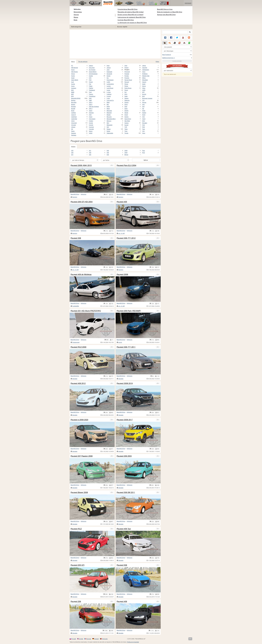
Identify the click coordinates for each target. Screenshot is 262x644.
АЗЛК (143, 90)
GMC (90, 100)
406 (108, 150)
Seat (126, 106)
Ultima (144, 65)
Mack (108, 108)
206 (72, 152)
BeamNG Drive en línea (164, 9)
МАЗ (143, 121)
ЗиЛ (143, 106)
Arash (73, 78)
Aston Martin (74, 80)
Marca (73, 61)
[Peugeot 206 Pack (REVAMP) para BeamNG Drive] (138, 325)
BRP (72, 94)
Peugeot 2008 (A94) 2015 (81, 165)
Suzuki (126, 125)
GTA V (90, 108)
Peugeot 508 (122, 565)
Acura (73, 69)
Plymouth (127, 71)
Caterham (74, 117)
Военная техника (147, 98)
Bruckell (73, 106)
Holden (91, 121)
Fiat (90, 84)
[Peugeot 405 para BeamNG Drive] (138, 216)
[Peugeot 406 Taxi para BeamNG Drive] (138, 543)
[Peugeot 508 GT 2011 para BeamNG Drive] (138, 579)
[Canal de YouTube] (183, 37)
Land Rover (110, 88)
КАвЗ (143, 110)
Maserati (109, 112)
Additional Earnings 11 (168, 58)
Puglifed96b (75, 306)
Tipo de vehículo (82, 61)
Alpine (73, 74)
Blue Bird (73, 102)
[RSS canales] (189, 37)
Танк (143, 129)
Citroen (73, 127)
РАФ (143, 127)
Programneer (76, 342)
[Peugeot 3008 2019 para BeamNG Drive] (138, 398)
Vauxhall (144, 67)
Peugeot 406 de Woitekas (81, 274)
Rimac (126, 84)
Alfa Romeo (74, 71)
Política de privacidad (133, 642)
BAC (72, 90)
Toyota (126, 133)
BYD (72, 96)
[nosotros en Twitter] (177, 37)
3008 (126, 152)
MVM (108, 106)
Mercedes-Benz (111, 119)
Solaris (126, 117)
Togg (126, 131)
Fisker (90, 86)
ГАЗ (143, 100)
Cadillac (73, 112)
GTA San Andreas (94, 106)
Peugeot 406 (122, 601)
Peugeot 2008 (122, 274)
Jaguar (109, 67)
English (81, 639)
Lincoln (109, 96)
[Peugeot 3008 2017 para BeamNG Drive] (138, 434)
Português (105, 639)
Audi (72, 82)
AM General (74, 67)
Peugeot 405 (122, 202)
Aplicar (146, 160)
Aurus (73, 86)
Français (88, 639)
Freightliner (92, 96)
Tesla (126, 129)
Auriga (73, 84)
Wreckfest (145, 80)
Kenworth (109, 74)
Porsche (127, 78)
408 (108, 152)
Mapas (76, 17)
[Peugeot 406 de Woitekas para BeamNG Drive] (92, 289)
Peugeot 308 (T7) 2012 (126, 238)
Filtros (157, 61)
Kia (108, 78)
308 (90, 152)
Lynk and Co (110, 100)
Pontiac (127, 76)
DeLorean (92, 67)
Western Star (145, 76)
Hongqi (91, 125)
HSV (90, 114)
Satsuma (127, 100)
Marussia (109, 110)
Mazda (109, 114)
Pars (143, 150)
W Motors (144, 74)
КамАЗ (144, 112)
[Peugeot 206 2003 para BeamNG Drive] (138, 470)
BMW (72, 92)
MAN (108, 102)
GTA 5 (90, 104)
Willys (144, 78)
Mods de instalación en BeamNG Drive (169, 12)
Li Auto (109, 92)
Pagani (127, 67)
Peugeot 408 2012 (78, 383)
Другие (144, 102)
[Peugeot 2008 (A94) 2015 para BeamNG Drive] (92, 180)
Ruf (125, 92)
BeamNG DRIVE (75, 98)
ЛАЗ (143, 117)
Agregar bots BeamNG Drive (166, 15)
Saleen (127, 98)
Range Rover (128, 80)
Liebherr (109, 94)
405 (90, 154)
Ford (90, 92)
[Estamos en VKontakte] (165, 37)
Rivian (126, 86)
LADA (108, 82)
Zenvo (144, 86)
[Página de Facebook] (171, 37)
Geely (90, 110)
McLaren (109, 117)
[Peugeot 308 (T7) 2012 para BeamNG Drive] (138, 252)
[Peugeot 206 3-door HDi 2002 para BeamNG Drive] (92, 616)
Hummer (91, 127)
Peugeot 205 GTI (77, 565)
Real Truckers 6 (166, 54)
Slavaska (74, 378)
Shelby (126, 110)
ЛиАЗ (143, 119)
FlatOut (91, 88)
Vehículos (77, 9)
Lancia (109, 86)
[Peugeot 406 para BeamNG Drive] (138, 616)
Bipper (126, 154)
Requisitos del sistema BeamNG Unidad (130, 12)
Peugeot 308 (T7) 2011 (126, 347)
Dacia (73, 131)
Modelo (73, 146)
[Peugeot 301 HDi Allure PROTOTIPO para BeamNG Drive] (92, 325)
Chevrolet (74, 123)
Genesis (91, 112)
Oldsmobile (110, 133)
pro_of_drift (121, 233)
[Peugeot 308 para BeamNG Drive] (92, 252)
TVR (126, 127)
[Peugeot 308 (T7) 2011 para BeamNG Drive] (138, 361)
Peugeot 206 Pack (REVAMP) (129, 311)
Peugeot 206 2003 (124, 456)
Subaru (127, 123)
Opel (126, 65)
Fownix (91, 94)
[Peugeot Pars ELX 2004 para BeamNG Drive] (138, 180)
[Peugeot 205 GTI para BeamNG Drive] (92, 579)
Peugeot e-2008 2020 (79, 420)
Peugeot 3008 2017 (125, 420)
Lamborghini (110, 84)
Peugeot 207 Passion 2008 (82, 456)
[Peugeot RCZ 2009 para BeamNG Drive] (92, 361)
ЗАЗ (143, 104)
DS (72, 129)
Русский (73, 639)
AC (72, 65)
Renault (127, 82)
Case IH (73, 114)
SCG (126, 94)
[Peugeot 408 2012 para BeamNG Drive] (92, 398)
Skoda (126, 112)
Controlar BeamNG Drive (126, 20)
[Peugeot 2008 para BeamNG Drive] (138, 289)
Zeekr (143, 84)
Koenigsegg (110, 80)
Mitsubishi (109, 125)
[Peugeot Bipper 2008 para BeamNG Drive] (92, 507)
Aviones (76, 15)
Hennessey (92, 119)
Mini (108, 123)
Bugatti (73, 108)
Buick (72, 110)
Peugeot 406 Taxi (124, 529)
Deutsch (96, 639)
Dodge (91, 76)
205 (72, 150)
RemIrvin (74, 197)
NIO (108, 127)
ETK (90, 78)
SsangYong (128, 119)
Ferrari (91, 82)
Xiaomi (144, 82)
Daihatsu (73, 135)
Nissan (109, 129)
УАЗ (143, 131)
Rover (126, 90)
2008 (126, 150)
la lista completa (177, 61)
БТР (143, 92)
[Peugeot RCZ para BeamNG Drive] (92, 543)
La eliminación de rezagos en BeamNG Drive (132, 23)
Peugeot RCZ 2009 (78, 347)
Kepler (108, 76)
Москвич (144, 123)
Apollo (73, 76)
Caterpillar (74, 119)
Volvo (143, 71)
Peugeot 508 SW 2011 (126, 492)
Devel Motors (92, 71)
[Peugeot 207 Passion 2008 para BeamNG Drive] (92, 470)
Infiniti (90, 133)
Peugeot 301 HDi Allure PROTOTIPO (86, 311)
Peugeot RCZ (76, 529)
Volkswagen (145, 69)
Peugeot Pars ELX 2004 (126, 165)
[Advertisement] (115, 44)
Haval (90, 117)
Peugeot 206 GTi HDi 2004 (82, 202)
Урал (143, 133)
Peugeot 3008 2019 (125, 383)
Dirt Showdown (93, 74)
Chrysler (73, 125)
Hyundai (91, 129)
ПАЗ (143, 125)
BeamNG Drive (75, 194)
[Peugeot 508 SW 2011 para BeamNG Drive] (138, 507)
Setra (126, 108)
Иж (143, 108)
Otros (143, 88)
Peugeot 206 (76, 601)
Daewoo (73, 133)
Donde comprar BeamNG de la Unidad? (130, 15)
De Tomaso (92, 69)
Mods (75, 20)
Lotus (108, 98)
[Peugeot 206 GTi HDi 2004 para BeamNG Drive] (92, 216)
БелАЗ (144, 94)
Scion (126, 104)
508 (108, 154)
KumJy (120, 342)
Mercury (109, 121)
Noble (108, 131)
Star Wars (127, 121)
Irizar (108, 65)
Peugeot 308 (76, 238)
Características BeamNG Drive (127, 9)
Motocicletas (78, 12)
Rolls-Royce (128, 88)
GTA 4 (90, 102)
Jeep (108, 69)
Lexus (108, 90)
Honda (91, 123)
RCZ (143, 152)
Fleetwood (92, 90)
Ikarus (90, 131)
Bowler (73, 104)
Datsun (91, 65)
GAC (90, 98)
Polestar (127, 74)
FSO (90, 80)
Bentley (73, 100)
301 (90, 150)
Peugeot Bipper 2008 (79, 492)
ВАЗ (143, 96)
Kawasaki (109, 71)
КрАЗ (143, 114)
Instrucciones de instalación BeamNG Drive (132, 17)
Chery (73, 121)
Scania (126, 102)
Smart (126, 114)
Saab (126, 96)
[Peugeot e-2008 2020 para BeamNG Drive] (92, 434)
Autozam (73, 88)
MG (108, 104)
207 (72, 154)
